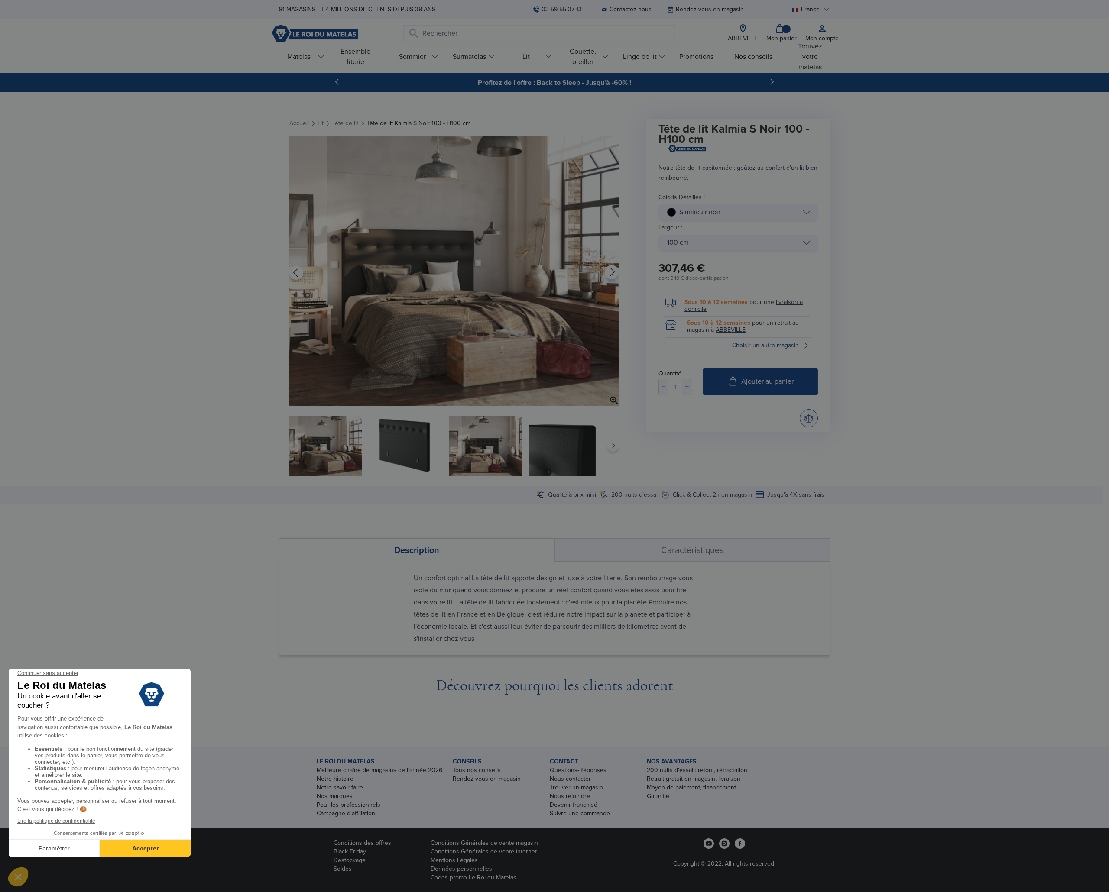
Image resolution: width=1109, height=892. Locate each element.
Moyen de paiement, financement (691, 787)
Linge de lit (640, 56)
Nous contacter (570, 778)
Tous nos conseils (477, 770)
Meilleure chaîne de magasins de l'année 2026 (379, 770)
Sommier (412, 56)
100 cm (678, 242)
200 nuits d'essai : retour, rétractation (697, 770)
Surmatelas (469, 56)
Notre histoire (335, 778)
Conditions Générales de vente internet (484, 851)
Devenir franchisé (573, 804)
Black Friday (350, 851)
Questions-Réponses (578, 770)
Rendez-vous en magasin (487, 778)
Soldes (343, 868)
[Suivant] (772, 82)
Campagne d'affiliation (346, 813)
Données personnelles (461, 868)
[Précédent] (337, 82)
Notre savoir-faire (340, 787)
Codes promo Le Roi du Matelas (473, 877)
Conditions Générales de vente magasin (484, 842)
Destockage (350, 860)
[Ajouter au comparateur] (809, 418)
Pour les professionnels (348, 804)
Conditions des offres (362, 842)
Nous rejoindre (570, 796)
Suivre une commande (580, 813)
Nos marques (335, 796)
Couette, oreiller (583, 56)
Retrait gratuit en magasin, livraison (693, 778)
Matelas (299, 56)
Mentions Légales (454, 860)
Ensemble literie (355, 56)
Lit (526, 56)
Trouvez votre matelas (810, 56)
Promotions (696, 56)
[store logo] (315, 33)
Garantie (658, 796)
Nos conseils (753, 56)
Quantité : (671, 373)
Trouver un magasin (576, 787)
